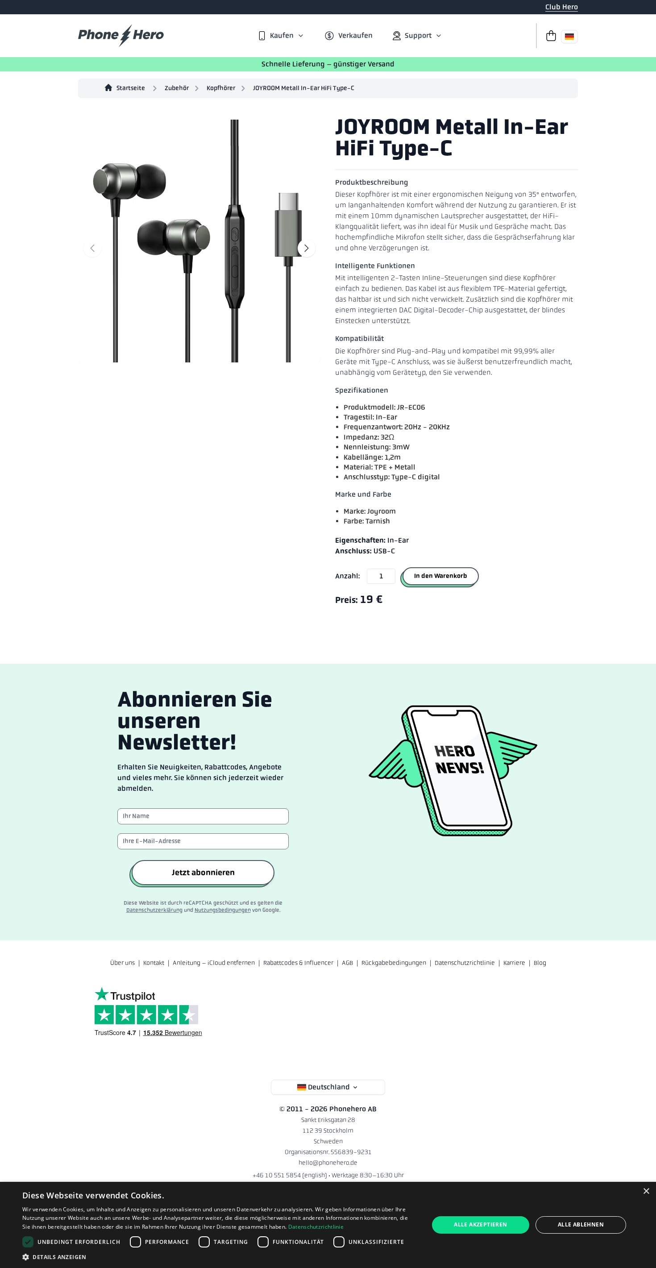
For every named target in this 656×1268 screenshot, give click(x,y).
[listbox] (199, 239)
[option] (199, 239)
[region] (199, 239)
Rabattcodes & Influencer (298, 962)
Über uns (122, 962)
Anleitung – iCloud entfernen (214, 962)
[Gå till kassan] (548, 35)
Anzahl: (347, 576)
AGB (347, 962)
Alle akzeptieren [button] (480, 1224)
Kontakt (153, 962)
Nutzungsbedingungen (223, 910)
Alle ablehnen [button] (581, 1224)
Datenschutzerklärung (154, 910)
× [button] (646, 1191)
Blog (540, 962)
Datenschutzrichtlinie (465, 962)
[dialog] (328, 1225)
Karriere (514, 962)
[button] (219, 1256)
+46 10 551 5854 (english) (290, 1175)
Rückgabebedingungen (393, 962)
